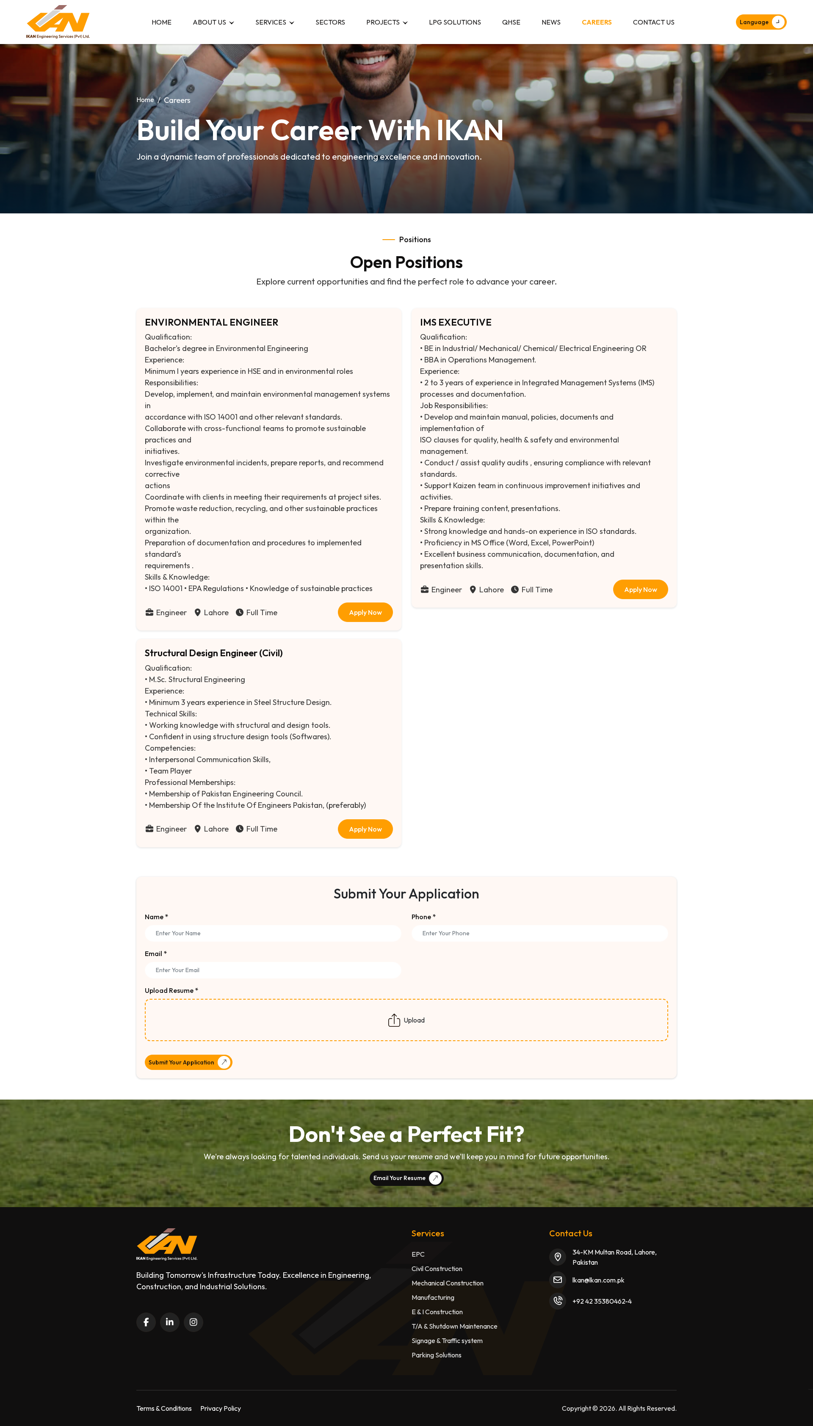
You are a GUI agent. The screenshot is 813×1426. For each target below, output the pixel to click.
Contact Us (654, 22)
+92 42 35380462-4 (602, 1301)
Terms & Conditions (164, 1408)
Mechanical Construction (448, 1283)
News (551, 22)
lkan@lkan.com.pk (598, 1280)
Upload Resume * (171, 990)
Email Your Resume (399, 1178)
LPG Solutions (455, 22)
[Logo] (58, 22)
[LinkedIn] (170, 1322)
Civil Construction (437, 1268)
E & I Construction (437, 1311)
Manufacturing (433, 1297)
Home (161, 22)
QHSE (511, 22)
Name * (156, 916)
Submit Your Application (181, 1062)
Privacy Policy (220, 1408)
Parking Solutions (437, 1355)
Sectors (330, 22)
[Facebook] (146, 1322)
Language (754, 22)
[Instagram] (193, 1322)
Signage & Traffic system (447, 1340)
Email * (156, 953)
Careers (597, 22)
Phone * (424, 916)
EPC (418, 1254)
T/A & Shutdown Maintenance (455, 1326)
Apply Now (365, 612)
